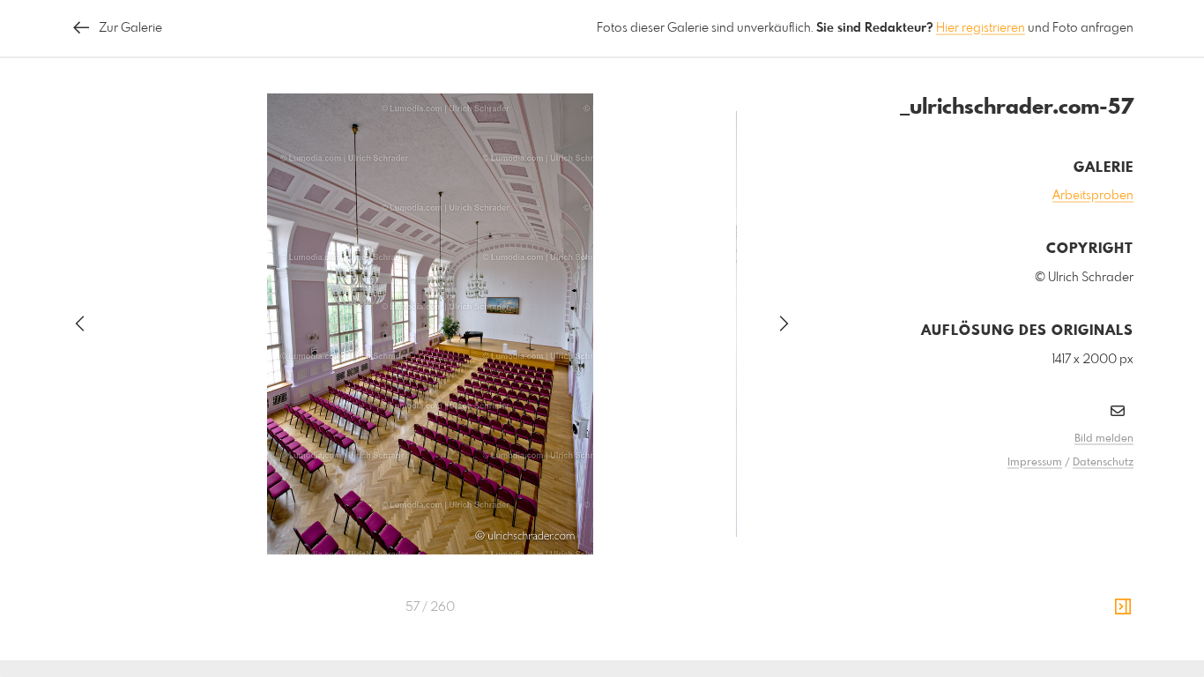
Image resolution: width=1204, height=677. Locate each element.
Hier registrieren (980, 28)
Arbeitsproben (1092, 196)
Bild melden (1103, 439)
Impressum (1034, 463)
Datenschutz (1103, 463)
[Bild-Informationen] (1122, 607)
